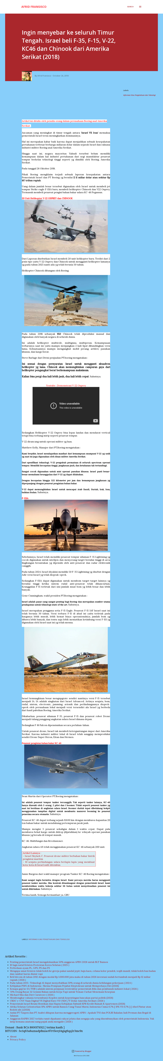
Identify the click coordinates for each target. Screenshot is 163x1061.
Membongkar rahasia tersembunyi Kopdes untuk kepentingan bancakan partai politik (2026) (61, 997)
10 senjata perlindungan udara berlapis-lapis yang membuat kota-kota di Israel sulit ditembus (59, 863)
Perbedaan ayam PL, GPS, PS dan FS (30, 967)
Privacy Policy (18, 1039)
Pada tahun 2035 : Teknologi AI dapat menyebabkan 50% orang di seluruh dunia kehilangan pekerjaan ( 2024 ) (71, 982)
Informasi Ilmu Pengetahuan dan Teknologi (139, 95)
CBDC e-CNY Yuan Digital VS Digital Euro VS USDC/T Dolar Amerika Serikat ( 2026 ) (57, 1000)
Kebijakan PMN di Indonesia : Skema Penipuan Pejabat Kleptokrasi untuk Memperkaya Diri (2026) (64, 985)
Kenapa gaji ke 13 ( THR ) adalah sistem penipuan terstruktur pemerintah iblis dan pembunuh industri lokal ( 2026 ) (74, 988)
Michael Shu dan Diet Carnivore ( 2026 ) (32, 994)
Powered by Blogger (82, 1051)
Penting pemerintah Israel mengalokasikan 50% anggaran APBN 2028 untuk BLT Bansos (59, 961)
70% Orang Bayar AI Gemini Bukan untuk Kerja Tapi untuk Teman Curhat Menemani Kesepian (62, 991)
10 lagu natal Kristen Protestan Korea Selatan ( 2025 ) (39, 964)
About (13, 1036)
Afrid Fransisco (33, 7)
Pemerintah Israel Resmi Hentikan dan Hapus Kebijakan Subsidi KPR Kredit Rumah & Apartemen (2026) (67, 1003)
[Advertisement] (67, 100)
